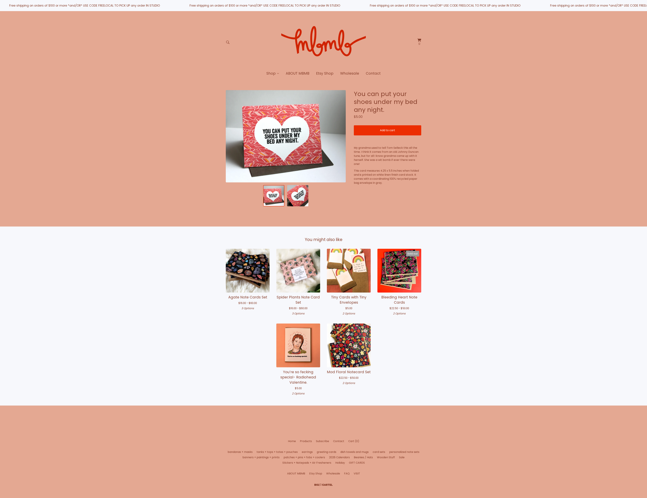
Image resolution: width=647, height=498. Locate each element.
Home (292, 441)
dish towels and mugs (354, 452)
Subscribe (322, 441)
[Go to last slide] (230, 136)
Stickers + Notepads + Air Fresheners (306, 463)
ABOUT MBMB (297, 73)
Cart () (353, 441)
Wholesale (349, 73)
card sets (379, 452)
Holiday (340, 463)
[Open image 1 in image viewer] (286, 136)
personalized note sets (404, 452)
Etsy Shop (324, 73)
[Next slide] (341, 136)
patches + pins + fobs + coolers (304, 457)
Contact (373, 73)
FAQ (347, 473)
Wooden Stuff (386, 457)
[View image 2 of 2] (297, 195)
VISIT (357, 473)
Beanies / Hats (363, 457)
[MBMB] (323, 42)
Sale (402, 457)
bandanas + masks (240, 452)
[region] (323, 5)
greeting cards (326, 452)
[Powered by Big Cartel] (323, 484)
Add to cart (387, 130)
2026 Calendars (339, 457)
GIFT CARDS (357, 463)
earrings (307, 452)
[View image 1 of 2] (273, 195)
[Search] (228, 42)
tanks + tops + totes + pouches (277, 452)
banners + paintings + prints (261, 457)
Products (306, 441)
